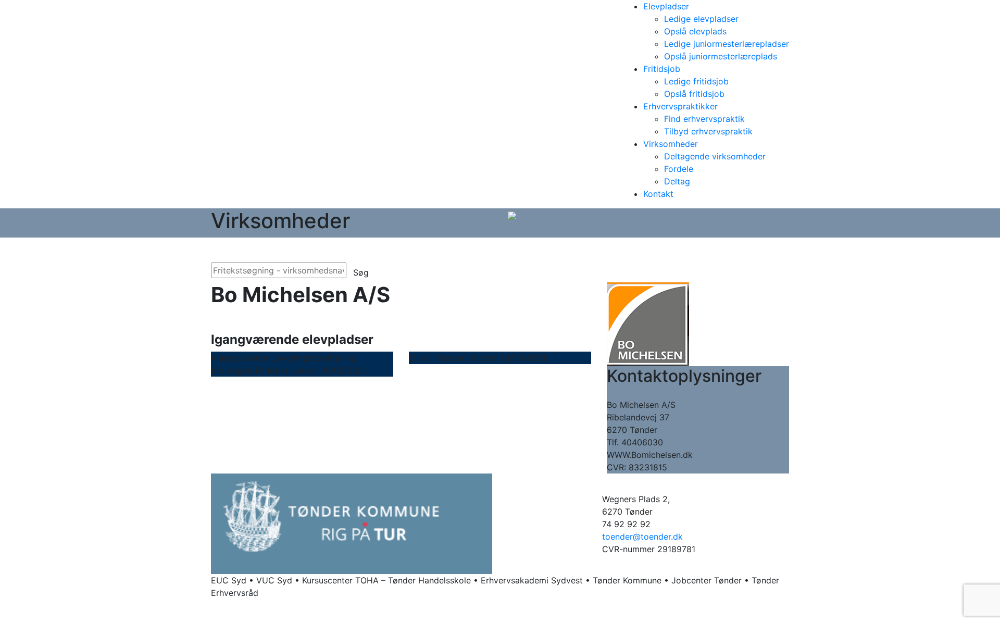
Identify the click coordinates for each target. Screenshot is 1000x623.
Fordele (678, 169)
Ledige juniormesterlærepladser (726, 44)
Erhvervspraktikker (680, 106)
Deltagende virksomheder (715, 156)
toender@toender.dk (642, 536)
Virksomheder (670, 144)
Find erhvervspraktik (704, 119)
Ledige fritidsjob (696, 81)
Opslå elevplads (695, 31)
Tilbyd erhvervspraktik (708, 131)
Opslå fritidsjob (694, 94)
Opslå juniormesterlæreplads (720, 56)
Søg (361, 272)
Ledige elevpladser (701, 19)
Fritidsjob (661, 69)
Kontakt (658, 194)
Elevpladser (666, 6)
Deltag (677, 181)
